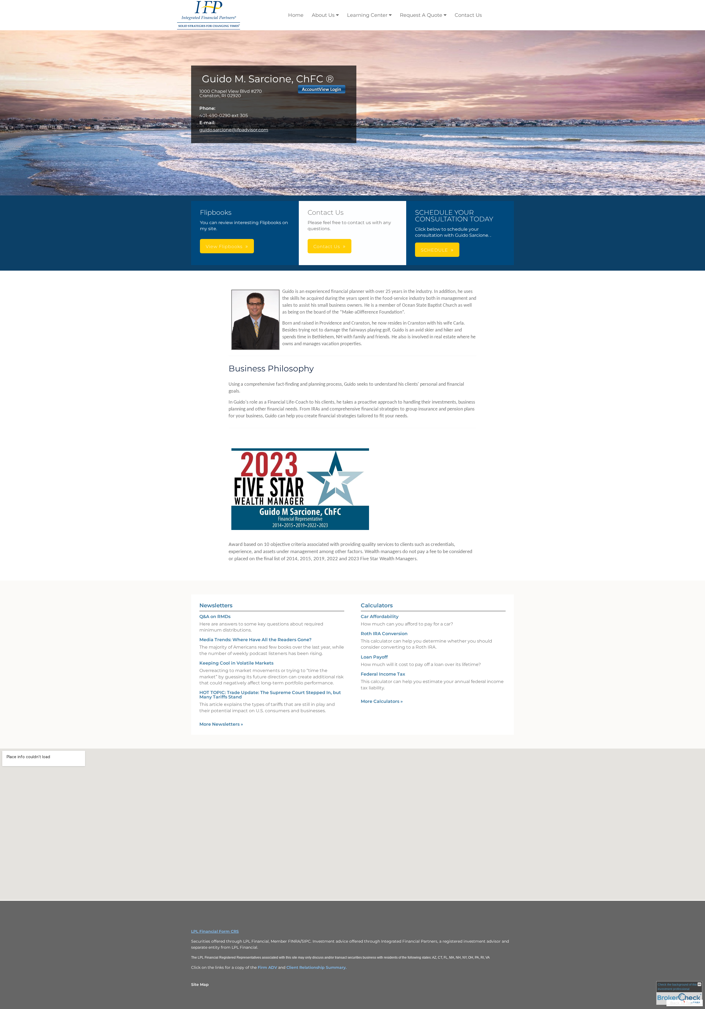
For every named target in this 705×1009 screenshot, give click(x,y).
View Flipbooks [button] (224, 246)
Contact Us (468, 15)
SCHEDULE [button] (434, 250)
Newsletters (215, 605)
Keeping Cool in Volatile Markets (236, 663)
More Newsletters (221, 724)
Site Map (200, 984)
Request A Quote (421, 15)
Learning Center (367, 15)
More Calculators (382, 701)
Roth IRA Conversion (384, 633)
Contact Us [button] (326, 246)
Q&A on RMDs (215, 616)
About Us (323, 15)
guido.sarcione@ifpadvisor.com (233, 129)
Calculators (377, 605)
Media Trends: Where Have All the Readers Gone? (255, 639)
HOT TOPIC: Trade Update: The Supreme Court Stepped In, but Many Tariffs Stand (270, 695)
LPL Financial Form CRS (215, 931)
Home (295, 15)
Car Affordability (379, 616)
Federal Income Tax (383, 674)
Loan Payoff (374, 657)
